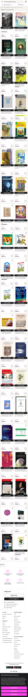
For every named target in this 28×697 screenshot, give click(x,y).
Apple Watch (16, 626)
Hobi (18, 7)
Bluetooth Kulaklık (17, 627)
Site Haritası (4, 636)
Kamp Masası (17, 658)
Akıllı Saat (16, 620)
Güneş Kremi (16, 652)
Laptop (15, 648)
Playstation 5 (16, 624)
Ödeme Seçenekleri (6, 626)
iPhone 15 (16, 638)
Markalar (4, 616)
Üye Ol (3, 622)
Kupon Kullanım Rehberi (7, 638)
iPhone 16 (16, 646)
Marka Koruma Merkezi (7, 614)
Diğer (4, 566)
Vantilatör (16, 650)
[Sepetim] (25, 1)
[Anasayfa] (1, 7)
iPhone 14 (16, 618)
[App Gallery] (17, 667)
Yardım (3, 624)
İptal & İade (4, 628)
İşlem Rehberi (5, 630)
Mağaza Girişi (14, 595)
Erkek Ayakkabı (17, 629)
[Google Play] (10, 667)
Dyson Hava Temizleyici (19, 654)
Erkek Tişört (16, 631)
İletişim (3, 618)
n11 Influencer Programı (7, 642)
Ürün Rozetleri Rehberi (7, 640)
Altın (15, 614)
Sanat (21, 7)
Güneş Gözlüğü (17, 644)
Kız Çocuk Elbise (17, 640)
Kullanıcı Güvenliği (6, 632)
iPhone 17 (16, 642)
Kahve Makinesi (17, 656)
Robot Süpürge (17, 616)
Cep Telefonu (17, 633)
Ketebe (1, 566)
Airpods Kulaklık (17, 622)
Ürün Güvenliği (5, 634)
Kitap (15, 7)
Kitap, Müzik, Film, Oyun (8, 7)
